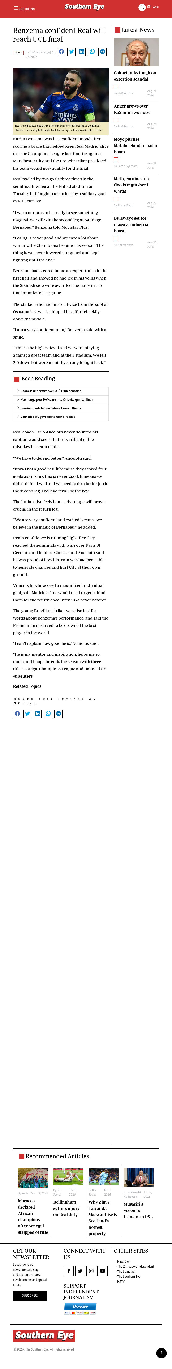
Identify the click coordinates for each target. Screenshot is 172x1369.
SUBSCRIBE (30, 1295)
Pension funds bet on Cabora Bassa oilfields (51, 408)
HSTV (121, 1282)
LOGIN (154, 7)
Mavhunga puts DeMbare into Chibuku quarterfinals (57, 400)
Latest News (137, 29)
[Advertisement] (61, 938)
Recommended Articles (57, 1156)
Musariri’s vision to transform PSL (138, 1210)
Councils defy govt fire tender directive (48, 417)
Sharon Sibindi (125, 205)
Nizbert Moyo (125, 245)
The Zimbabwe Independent (135, 1266)
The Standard (126, 1271)
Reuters (26, 1193)
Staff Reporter (125, 93)
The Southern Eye (128, 1276)
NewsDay (123, 1261)
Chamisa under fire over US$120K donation (51, 391)
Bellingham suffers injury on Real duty (66, 1208)
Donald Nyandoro (127, 166)
